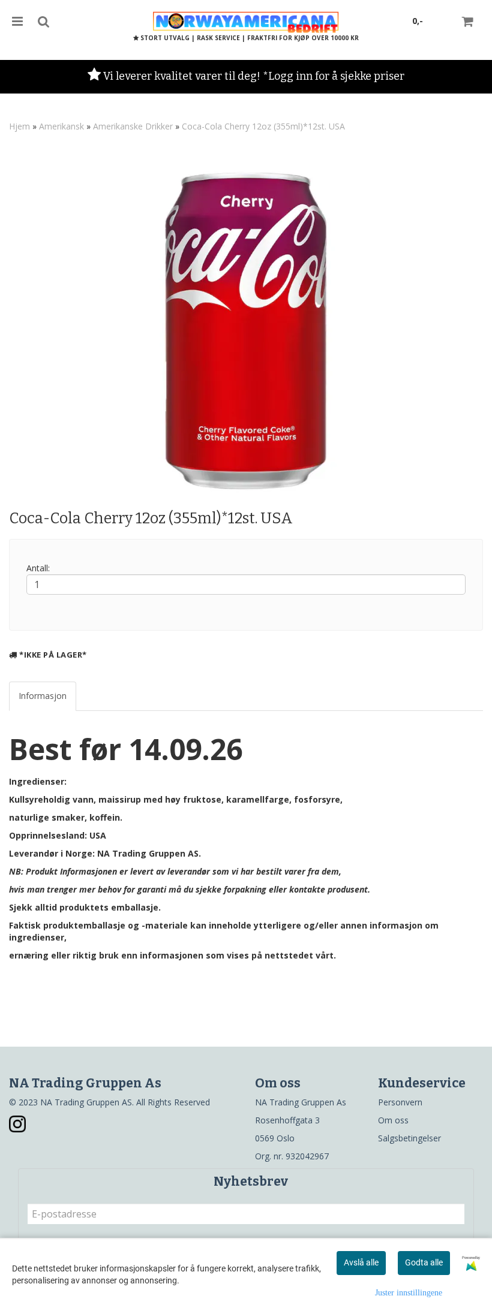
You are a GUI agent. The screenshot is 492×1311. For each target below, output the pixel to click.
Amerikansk (61, 126)
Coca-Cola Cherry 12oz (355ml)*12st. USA (263, 126)
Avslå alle (361, 1262)
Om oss (393, 1120)
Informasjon (43, 695)
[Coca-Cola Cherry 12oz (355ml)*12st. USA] (246, 330)
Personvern (400, 1102)
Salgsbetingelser (409, 1138)
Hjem (19, 126)
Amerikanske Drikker (133, 126)
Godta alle (424, 1262)
